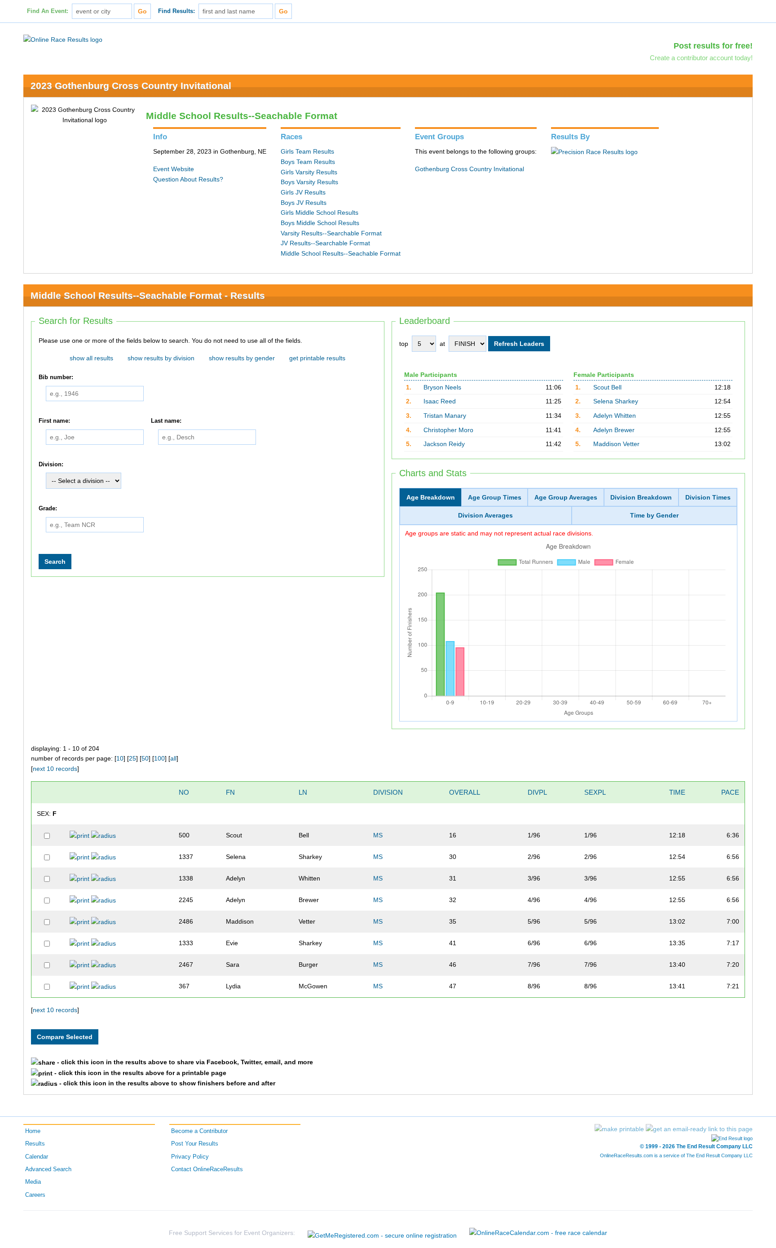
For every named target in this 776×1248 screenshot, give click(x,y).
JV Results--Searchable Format (325, 243)
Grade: (48, 508)
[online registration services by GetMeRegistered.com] (382, 1233)
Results (35, 1144)
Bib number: (56, 378)
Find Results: (176, 11)
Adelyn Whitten (614, 415)
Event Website (173, 169)
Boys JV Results (303, 202)
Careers (35, 1195)
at (442, 343)
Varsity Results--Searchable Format (331, 233)
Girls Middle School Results (319, 212)
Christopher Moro (448, 430)
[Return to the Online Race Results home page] (62, 39)
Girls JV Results (303, 192)
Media (33, 1182)
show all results (91, 358)
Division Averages (485, 515)
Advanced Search (48, 1169)
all (173, 758)
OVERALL (464, 792)
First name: (54, 421)
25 (132, 758)
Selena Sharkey (615, 401)
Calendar (36, 1157)
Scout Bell (607, 387)
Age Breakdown (430, 497)
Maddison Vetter (616, 443)
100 (159, 758)
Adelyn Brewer (614, 430)
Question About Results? (188, 179)
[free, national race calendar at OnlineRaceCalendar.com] (538, 1232)
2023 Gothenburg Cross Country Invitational (131, 85)
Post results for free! (713, 45)
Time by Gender (654, 515)
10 (119, 758)
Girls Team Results (307, 151)
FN (230, 792)
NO (184, 792)
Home (32, 1131)
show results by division (161, 358)
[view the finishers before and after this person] (103, 835)
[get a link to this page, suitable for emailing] (699, 1129)
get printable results (317, 358)
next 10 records (55, 768)
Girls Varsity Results (309, 172)
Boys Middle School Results (320, 222)
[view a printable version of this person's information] (79, 835)
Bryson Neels (442, 387)
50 (145, 758)
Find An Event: (47, 11)
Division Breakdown (641, 497)
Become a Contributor (199, 1131)
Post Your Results (194, 1144)
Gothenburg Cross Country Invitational (469, 169)
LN (303, 792)
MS (378, 835)
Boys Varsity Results (309, 182)
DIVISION (388, 792)
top (403, 343)
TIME (677, 792)
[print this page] (619, 1129)
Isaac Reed (439, 401)
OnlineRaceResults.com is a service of (676, 1155)
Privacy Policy (190, 1157)
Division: (51, 464)
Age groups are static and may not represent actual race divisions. (499, 533)
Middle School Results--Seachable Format (341, 253)
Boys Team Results (308, 161)
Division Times (708, 497)
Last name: (166, 421)
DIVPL (537, 792)
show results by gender (242, 358)
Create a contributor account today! (701, 58)
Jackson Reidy (444, 443)
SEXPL (595, 792)
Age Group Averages (565, 497)
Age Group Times (494, 497)
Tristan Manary (444, 415)
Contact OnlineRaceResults (207, 1169)
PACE (730, 792)
